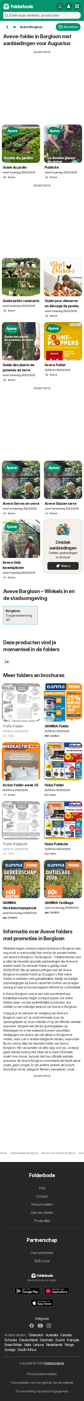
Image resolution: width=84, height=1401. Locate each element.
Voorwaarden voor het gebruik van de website (42, 1382)
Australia (51, 1335)
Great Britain (13, 1344)
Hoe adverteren (42, 1253)
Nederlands (54, 1344)
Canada (66, 1335)
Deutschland (28, 1340)
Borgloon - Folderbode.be (56, 957)
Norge (69, 1344)
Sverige (9, 1349)
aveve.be (9, 1026)
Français (73, 1340)
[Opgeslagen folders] (60, 6)
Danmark (46, 1340)
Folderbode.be (54, 1363)
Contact (42, 1196)
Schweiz (10, 1340)
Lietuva (38, 1344)
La (7, 661)
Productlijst (42, 1221)
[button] (68, 6)
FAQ (42, 1188)
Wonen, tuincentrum (53, 1069)
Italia (27, 1344)
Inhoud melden (42, 1204)
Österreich (35, 1335)
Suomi (59, 1340)
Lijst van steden (42, 1212)
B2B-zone (42, 1261)
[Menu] (77, 6)
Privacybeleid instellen (42, 1374)
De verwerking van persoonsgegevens (42, 1391)
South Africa (26, 1349)
